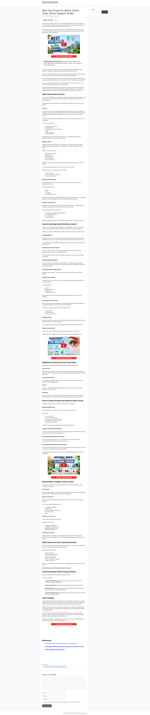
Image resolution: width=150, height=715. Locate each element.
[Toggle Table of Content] (55, 20)
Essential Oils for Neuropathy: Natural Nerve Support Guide (55, 667)
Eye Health (46, 664)
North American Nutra (50, 2)
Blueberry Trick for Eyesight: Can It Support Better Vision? (55, 665)
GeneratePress (84, 713)
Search (93, 9)
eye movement (54, 382)
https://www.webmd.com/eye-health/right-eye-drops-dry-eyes (61, 643)
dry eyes (82, 111)
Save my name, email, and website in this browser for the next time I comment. (62, 702)
